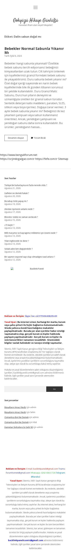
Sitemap (63, 159)
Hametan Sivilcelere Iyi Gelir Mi (18, 427)
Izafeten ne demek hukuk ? (16, 193)
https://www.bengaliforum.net (18, 155)
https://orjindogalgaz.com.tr (17, 159)
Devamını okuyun (17, 138)
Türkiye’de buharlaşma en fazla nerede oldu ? (25, 185)
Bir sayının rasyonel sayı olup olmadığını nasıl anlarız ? (29, 256)
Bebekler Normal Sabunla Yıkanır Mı (34, 50)
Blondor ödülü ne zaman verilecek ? (21, 217)
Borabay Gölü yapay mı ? (16, 201)
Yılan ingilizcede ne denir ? (16, 240)
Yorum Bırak (40, 137)
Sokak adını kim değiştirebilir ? (18, 248)
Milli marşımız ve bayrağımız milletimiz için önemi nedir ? (30, 233)
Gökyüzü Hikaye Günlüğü (35, 20)
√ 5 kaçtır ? (9, 225)
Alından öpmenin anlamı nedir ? (19, 209)
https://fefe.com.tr (46, 159)
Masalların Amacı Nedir (15, 407)
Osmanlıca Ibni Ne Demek (16, 417)
